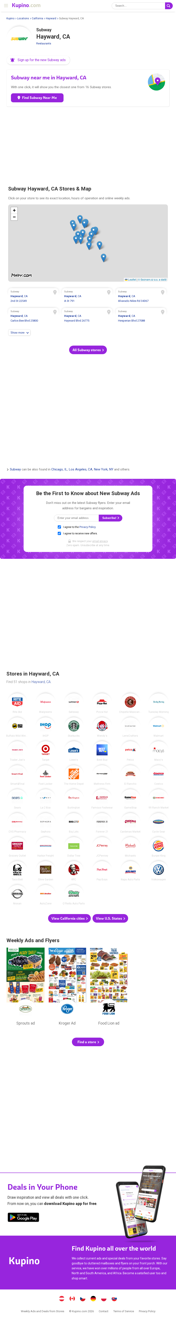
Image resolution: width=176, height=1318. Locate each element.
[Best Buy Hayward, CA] (102, 751)
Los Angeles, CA (80, 470)
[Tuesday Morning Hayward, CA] (158, 703)
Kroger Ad (67, 988)
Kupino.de (93, 1299)
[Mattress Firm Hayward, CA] (102, 775)
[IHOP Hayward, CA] (46, 727)
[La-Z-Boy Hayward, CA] (46, 799)
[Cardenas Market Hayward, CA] (130, 823)
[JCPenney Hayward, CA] (102, 847)
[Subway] (19, 39)
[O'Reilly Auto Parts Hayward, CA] (74, 895)
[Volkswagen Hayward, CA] (158, 871)
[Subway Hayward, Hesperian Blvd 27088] (141, 316)
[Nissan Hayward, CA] (17, 895)
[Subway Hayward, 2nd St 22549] (33, 296)
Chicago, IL (59, 470)
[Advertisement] (88, 144)
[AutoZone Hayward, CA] (46, 895)
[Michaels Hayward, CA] (130, 847)
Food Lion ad (109, 988)
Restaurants (43, 43)
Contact (103, 1311)
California (37, 18)
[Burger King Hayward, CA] (158, 847)
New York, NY (103, 470)
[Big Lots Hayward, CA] (74, 823)
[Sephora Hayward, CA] (46, 823)
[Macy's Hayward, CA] (158, 751)
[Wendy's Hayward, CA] (102, 727)
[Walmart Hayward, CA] (158, 727)
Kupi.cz (83, 1299)
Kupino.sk (114, 1299)
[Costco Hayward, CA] (158, 775)
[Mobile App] (23, 1218)
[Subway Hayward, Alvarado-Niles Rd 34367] (141, 296)
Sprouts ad (25, 988)
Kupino (10, 18)
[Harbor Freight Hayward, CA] (46, 847)
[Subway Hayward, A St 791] (87, 296)
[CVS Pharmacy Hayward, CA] (17, 823)
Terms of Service (123, 1311)
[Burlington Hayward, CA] (74, 799)
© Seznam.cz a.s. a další (152, 279)
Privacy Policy (87, 527)
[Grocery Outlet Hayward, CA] (17, 847)
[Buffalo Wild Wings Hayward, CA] (17, 727)
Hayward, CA (41, 682)
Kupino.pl (104, 1299)
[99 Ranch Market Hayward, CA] (158, 799)
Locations (23, 18)
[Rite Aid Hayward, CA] (17, 703)
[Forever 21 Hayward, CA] (102, 823)
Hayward (51, 18)
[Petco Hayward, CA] (130, 751)
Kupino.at (62, 1299)
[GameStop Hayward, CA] (130, 799)
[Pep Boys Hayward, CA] (102, 871)
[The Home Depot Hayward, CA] (74, 775)
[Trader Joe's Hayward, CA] (17, 751)
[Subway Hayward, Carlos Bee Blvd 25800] (33, 316)
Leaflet (131, 279)
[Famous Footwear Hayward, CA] (102, 799)
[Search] (169, 5)
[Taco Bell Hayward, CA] (17, 871)
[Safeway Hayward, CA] (74, 703)
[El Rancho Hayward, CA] (130, 775)
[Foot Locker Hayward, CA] (46, 775)
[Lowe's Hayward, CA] (74, 751)
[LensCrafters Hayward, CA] (130, 727)
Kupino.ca (72, 1299)
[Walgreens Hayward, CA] (46, 703)
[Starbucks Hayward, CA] (74, 727)
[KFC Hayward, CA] (74, 871)
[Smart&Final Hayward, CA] (17, 775)
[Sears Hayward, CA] (17, 799)
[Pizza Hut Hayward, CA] (102, 703)
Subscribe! (109, 518)
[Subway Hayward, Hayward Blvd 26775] (87, 316)
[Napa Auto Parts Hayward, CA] (130, 871)
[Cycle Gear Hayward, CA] (158, 823)
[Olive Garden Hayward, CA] (46, 871)
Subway (15, 470)
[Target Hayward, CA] (46, 751)
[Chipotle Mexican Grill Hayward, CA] (130, 703)
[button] (38, 60)
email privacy (100, 541)
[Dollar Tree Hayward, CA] (74, 847)
